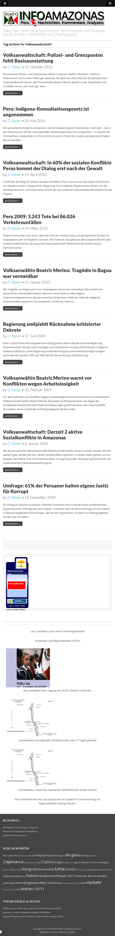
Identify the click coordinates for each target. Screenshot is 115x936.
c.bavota (71, 932)
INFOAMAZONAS (56, 929)
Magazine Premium (48, 932)
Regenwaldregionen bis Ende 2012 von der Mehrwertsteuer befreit (33, 916)
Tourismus (54, 883)
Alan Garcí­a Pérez (11, 855)
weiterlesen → (13, 93)
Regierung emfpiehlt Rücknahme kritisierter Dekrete (52, 327)
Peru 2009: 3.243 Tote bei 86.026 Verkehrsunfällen (39, 219)
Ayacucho (52, 855)
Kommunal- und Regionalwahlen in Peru (57, 640)
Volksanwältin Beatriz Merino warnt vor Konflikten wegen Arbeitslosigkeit (47, 380)
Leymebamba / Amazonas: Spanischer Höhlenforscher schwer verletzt (57, 790)
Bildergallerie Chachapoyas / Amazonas (20, 827)
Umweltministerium (71, 883)
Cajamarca (13, 861)
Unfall (82, 883)
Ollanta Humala (11, 876)
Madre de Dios (82, 870)
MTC (110, 869)
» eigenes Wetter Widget (16, 606)
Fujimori (94, 862)
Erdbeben (84, 862)
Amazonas (24, 856)
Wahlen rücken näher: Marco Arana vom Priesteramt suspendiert (32, 908)
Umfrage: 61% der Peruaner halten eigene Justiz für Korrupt (55, 488)
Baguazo (61, 855)
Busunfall (92, 856)
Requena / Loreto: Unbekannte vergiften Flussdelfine (27, 912)
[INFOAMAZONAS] (54, 17)
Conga (38, 862)
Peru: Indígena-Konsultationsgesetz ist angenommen (46, 111)
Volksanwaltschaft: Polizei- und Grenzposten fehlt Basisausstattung (53, 58)
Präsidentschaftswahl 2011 (55, 876)
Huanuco (6, 870)
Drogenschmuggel (71, 862)
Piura (23, 876)
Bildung (84, 855)
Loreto (70, 869)
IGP (15, 870)
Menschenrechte (95, 870)
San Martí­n (89, 876)
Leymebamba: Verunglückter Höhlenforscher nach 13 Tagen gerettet (57, 740)
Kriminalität (46, 869)
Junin (20, 869)
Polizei (31, 875)
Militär (105, 870)
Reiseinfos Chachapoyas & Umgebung (20, 831)
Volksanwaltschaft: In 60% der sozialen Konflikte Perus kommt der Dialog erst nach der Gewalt (57, 165)
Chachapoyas (29, 862)
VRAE (17, 889)
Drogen (58, 862)
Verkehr (94, 882)
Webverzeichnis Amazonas (15, 835)
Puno (78, 876)
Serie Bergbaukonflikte (31, 883)
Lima (60, 869)
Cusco (47, 861)
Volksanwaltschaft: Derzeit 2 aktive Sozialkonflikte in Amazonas (42, 434)
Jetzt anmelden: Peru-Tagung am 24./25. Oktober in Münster (57, 690)
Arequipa (40, 855)
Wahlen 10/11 (32, 888)
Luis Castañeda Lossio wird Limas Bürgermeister (57, 631)
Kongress (30, 869)
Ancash (31, 855)
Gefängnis (104, 862)
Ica (12, 869)
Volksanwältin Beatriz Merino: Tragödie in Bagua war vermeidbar (57, 273)
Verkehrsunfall (9, 890)
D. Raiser (14, 67)
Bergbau (73, 854)
